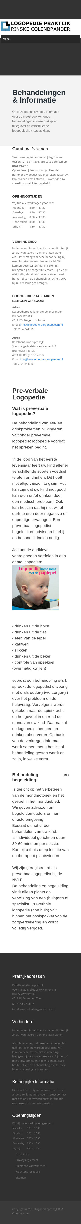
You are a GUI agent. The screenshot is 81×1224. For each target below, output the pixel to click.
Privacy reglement (26, 1160)
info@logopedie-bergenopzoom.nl (41, 324)
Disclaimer (22, 1154)
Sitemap (20, 1177)
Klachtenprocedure (27, 1171)
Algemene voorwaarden (30, 1166)
